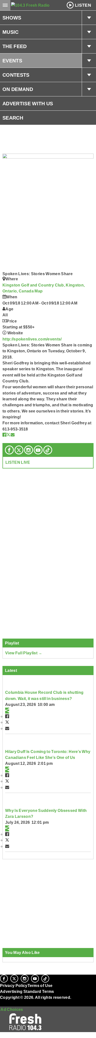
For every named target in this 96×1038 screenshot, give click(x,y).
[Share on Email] (13, 435)
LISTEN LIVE (17, 462)
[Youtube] (38, 450)
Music (10, 32)
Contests (16, 75)
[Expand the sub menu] (89, 18)
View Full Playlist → (23, 653)
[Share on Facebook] (4, 435)
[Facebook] (9, 450)
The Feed (14, 46)
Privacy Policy (14, 985)
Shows (11, 17)
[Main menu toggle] (5, 5)
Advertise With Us (27, 103)
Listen (83, 5)
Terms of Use (40, 985)
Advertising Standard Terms (27, 991)
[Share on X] (8, 435)
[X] (19, 450)
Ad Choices (11, 1009)
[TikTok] (47, 450)
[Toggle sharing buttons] (7, 711)
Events (12, 60)
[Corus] (0, 1004)
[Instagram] (28, 450)
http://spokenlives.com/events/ (32, 339)
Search (12, 118)
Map (38, 291)
